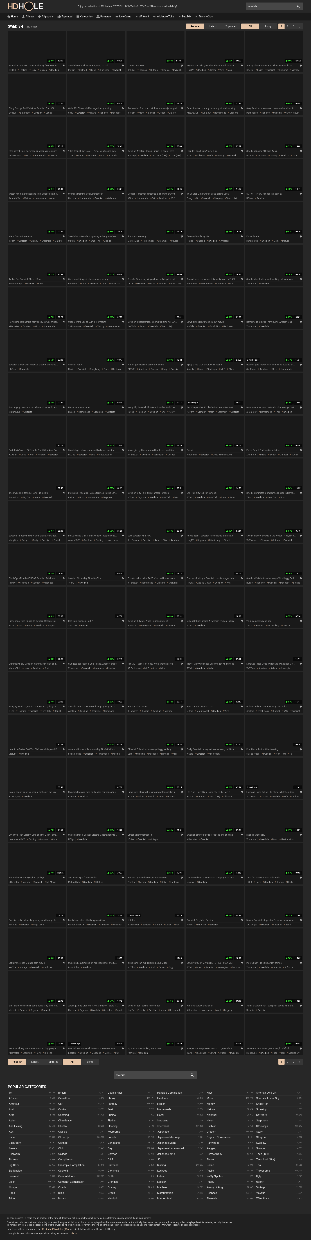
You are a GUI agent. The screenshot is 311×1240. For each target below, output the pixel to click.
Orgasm (211, 1131)
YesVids (132, 326)
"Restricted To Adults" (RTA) (55, 1229)
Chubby (62, 1126)
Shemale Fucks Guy (268, 1098)
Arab (11, 1115)
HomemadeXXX (17, 839)
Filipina (112, 1115)
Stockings (262, 1126)
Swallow (261, 1142)
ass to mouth (204, 583)
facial (57, 540)
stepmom (222, 412)
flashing (22, 711)
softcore (289, 967)
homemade (220, 113)
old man (200, 155)
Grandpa (113, 1181)
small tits (95, 241)
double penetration (222, 454)
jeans (37, 497)
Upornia (250, 155)
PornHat (132, 882)
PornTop (132, 155)
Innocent (162, 1120)
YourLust (72, 625)
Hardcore (162, 1098)
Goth (111, 1176)
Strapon (261, 1137)
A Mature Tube (163, 16)
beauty (23, 1010)
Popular (195, 26)
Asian (12, 1120)
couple (53, 155)
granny (273, 155)
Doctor (62, 1198)
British (62, 1092)
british (142, 882)
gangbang (95, 369)
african (280, 882)
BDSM (213, 1053)
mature (92, 113)
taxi (283, 1053)
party (106, 369)
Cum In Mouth (66, 1176)
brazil (199, 967)
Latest (213, 26)
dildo (23, 454)
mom (230, 70)
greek (161, 796)
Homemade (164, 1109)
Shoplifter (262, 1103)
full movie (51, 882)
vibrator (202, 412)
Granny (112, 1187)
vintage (295, 70)
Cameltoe (64, 1098)
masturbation (105, 454)
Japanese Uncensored (170, 1148)
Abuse (74, 1233)
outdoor (154, 70)
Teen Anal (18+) (265, 1159)
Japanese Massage (168, 1137)
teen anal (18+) (159, 155)
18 (197, 198)
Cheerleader (65, 1120)
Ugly (258, 1176)
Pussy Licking (215, 1187)
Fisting (112, 1120)
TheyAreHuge (15, 283)
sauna (49, 113)
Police (210, 1165)
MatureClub (192, 113)
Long (268, 26)
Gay (110, 1148)
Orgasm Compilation (219, 1137)
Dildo (61, 1193)
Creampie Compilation (71, 1165)
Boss (12, 1193)
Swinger (261, 1148)
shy (163, 412)
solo (93, 454)
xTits (70, 155)
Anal (11, 1109)
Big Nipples (15, 1170)
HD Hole (25, 6)
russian (142, 412)
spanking (96, 711)
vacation (277, 924)
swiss (152, 283)
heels (290, 882)
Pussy (210, 1181)
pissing (116, 754)
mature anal (203, 711)
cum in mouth (292, 113)
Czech (62, 1187)
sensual (171, 625)
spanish (113, 155)
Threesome (263, 1170)
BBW (40, 283)
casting (201, 241)
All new (28, 16)
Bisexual (14, 1176)
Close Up (63, 1137)
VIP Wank (142, 16)
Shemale (212, 1198)
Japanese (163, 1131)
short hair (173, 583)
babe (223, 497)
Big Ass (13, 1159)
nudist (295, 454)
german (155, 369)
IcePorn (131, 113)
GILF (110, 1159)
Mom (210, 1098)
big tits (173, 113)
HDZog (71, 454)
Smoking (261, 1109)
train (20, 625)
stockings (104, 70)
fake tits (271, 497)
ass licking (273, 625)
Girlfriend (113, 1165)
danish (58, 711)
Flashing (113, 1126)
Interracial (163, 1126)
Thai (258, 1165)
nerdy (172, 412)
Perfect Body (214, 1154)
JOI (159, 1159)
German (112, 1154)
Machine (162, 1187)
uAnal (190, 711)
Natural (211, 1109)
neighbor (117, 924)
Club (61, 1148)
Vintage (260, 1187)
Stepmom (262, 1120)
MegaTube (251, 1053)
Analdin (191, 369)
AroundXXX (14, 198)
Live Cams (123, 16)
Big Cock (14, 1165)
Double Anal (115, 1092)
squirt (47, 668)
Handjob (113, 1198)
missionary (214, 540)
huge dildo (38, 924)
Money (211, 1103)
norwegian (159, 454)
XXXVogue (251, 540)
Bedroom (14, 1154)
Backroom (15, 1142)
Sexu (70, 113)
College (62, 1154)
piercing (220, 155)
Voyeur (260, 1193)
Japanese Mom (166, 1142)
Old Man (211, 1126)
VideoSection (15, 155)
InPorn (12, 241)
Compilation (65, 1159)
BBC (173, 198)
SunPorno (251, 369)
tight (104, 283)
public (263, 454)
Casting (62, 1109)
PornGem (72, 283)
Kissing (161, 1165)
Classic (62, 1131)
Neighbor (212, 1115)
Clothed (62, 1142)
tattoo (162, 967)
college (171, 454)
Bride (12, 1198)
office (231, 369)
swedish (54, 70)
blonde (107, 241)
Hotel (160, 1115)
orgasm (234, 113)
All (250, 26)
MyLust (12, 1010)
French (112, 1137)
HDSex (249, 198)
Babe (12, 1137)
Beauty (13, 1148)
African (13, 1098)
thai (278, 412)
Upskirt (260, 1181)
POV (231, 283)
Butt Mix (184, 16)
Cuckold (63, 1170)
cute (83, 283)
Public (210, 1170)
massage (116, 113)
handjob (104, 113)
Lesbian (161, 1181)
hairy (33, 70)
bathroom (25, 113)
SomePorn (14, 497)
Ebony (111, 1098)
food (274, 1053)
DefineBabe (252, 113)
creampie (46, 241)
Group (111, 1193)
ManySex (13, 540)
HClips (190, 241)
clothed (83, 70)
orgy (170, 967)
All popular (46, 16)
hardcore (228, 326)
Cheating (63, 1115)
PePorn (71, 70)
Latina (160, 1176)
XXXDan (13, 454)
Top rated (65, 16)
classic (166, 70)
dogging (201, 540)
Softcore (261, 1115)
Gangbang (114, 1142)
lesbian (23, 70)
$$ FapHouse (74, 326)
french (151, 796)
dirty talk (165, 497)
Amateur (14, 1103)
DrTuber (131, 70)
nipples (43, 70)
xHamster (192, 283)
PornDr (12, 583)
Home (12, 16)
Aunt (11, 1131)
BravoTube (73, 967)
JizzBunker (133, 540)
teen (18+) (176, 155)
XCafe (190, 754)
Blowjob (13, 1187)
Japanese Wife (166, 1154)
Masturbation (165, 1193)
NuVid (71, 369)
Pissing (211, 1159)
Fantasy (112, 1103)
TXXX (190, 155)
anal (32, 454)
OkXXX (12, 70)
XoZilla (249, 70)
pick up (227, 540)
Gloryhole (113, 1170)
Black (12, 1181)
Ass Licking (15, 1126)
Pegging (211, 1148)
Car (60, 1103)
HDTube (12, 369)
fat (153, 198)
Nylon (210, 1120)
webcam (111, 198)
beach (162, 113)
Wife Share (262, 1198)
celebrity (276, 967)
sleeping (218, 198)
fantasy (162, 283)
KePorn (190, 412)
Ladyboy (162, 1170)
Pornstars (104, 16)
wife (221, 70)
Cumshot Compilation (71, 1181)
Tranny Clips (204, 16)
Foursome (114, 1131)
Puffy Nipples (215, 1176)
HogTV (190, 70)
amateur (206, 113)
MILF (295, 155)
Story (259, 1131)
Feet (110, 1109)
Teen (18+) (262, 1154)
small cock (263, 711)
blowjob (143, 70)
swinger (26, 540)
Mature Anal (164, 1198)
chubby (100, 326)
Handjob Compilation (169, 1092)
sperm (212, 70)
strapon (51, 625)
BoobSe (12, 113)
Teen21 (72, 583)
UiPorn (71, 241)
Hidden (161, 1103)
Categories (84, 16)
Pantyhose (213, 1142)
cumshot (283, 70)
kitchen (295, 796)
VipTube (13, 754)
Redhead (212, 1193)
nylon (93, 70)
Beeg (189, 198)
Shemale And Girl (266, 1092)
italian (260, 70)
